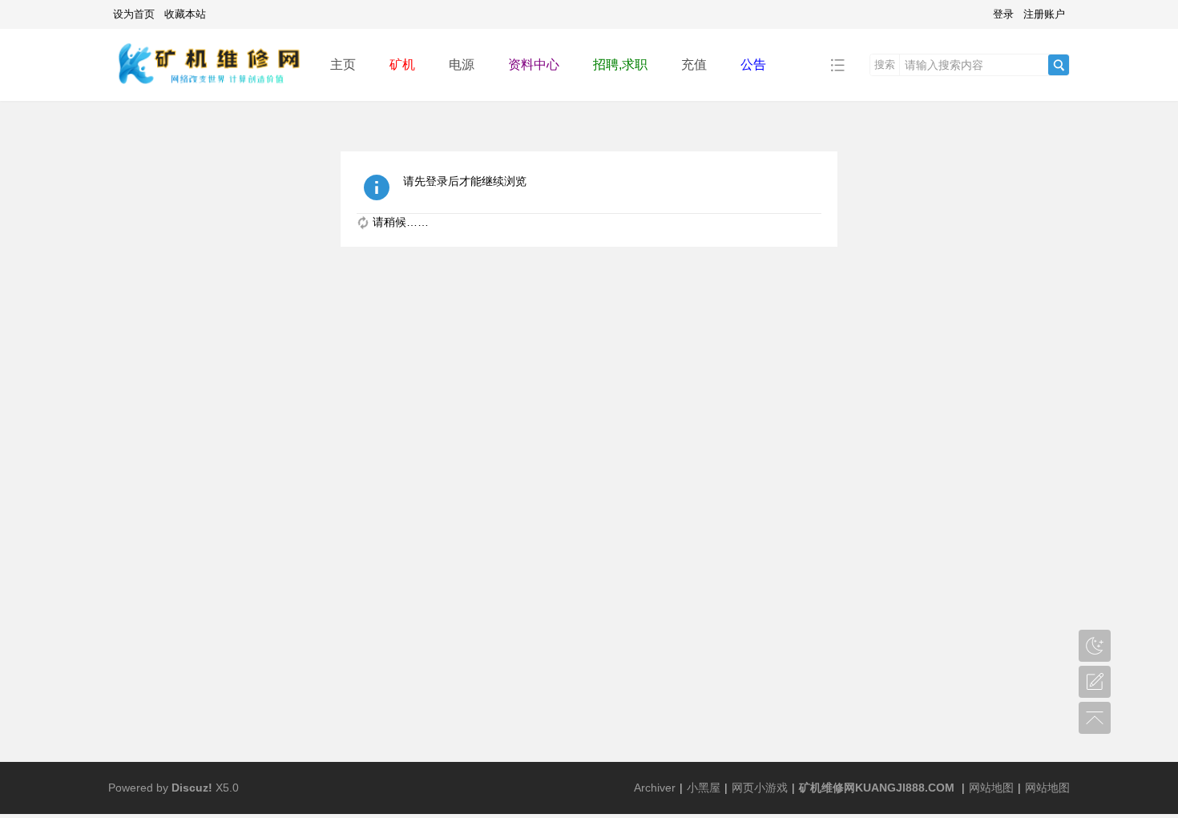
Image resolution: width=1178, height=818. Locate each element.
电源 (461, 64)
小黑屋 (703, 787)
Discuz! (191, 787)
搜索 (884, 64)
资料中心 (533, 64)
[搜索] (1058, 64)
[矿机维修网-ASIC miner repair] (206, 64)
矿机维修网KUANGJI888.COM (876, 787)
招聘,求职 (620, 64)
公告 (753, 64)
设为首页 (134, 14)
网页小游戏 (760, 787)
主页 (343, 64)
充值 (694, 64)
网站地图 (991, 787)
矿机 (402, 64)
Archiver (655, 787)
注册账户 (1044, 14)
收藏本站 (185, 14)
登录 (1003, 14)
